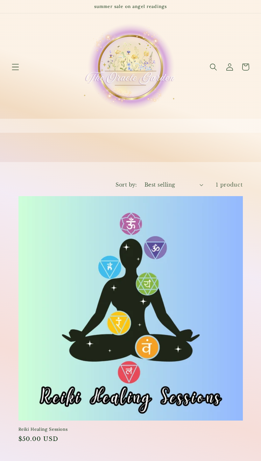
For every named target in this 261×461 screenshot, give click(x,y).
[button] (15, 67)
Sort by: (126, 184)
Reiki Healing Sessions (43, 429)
